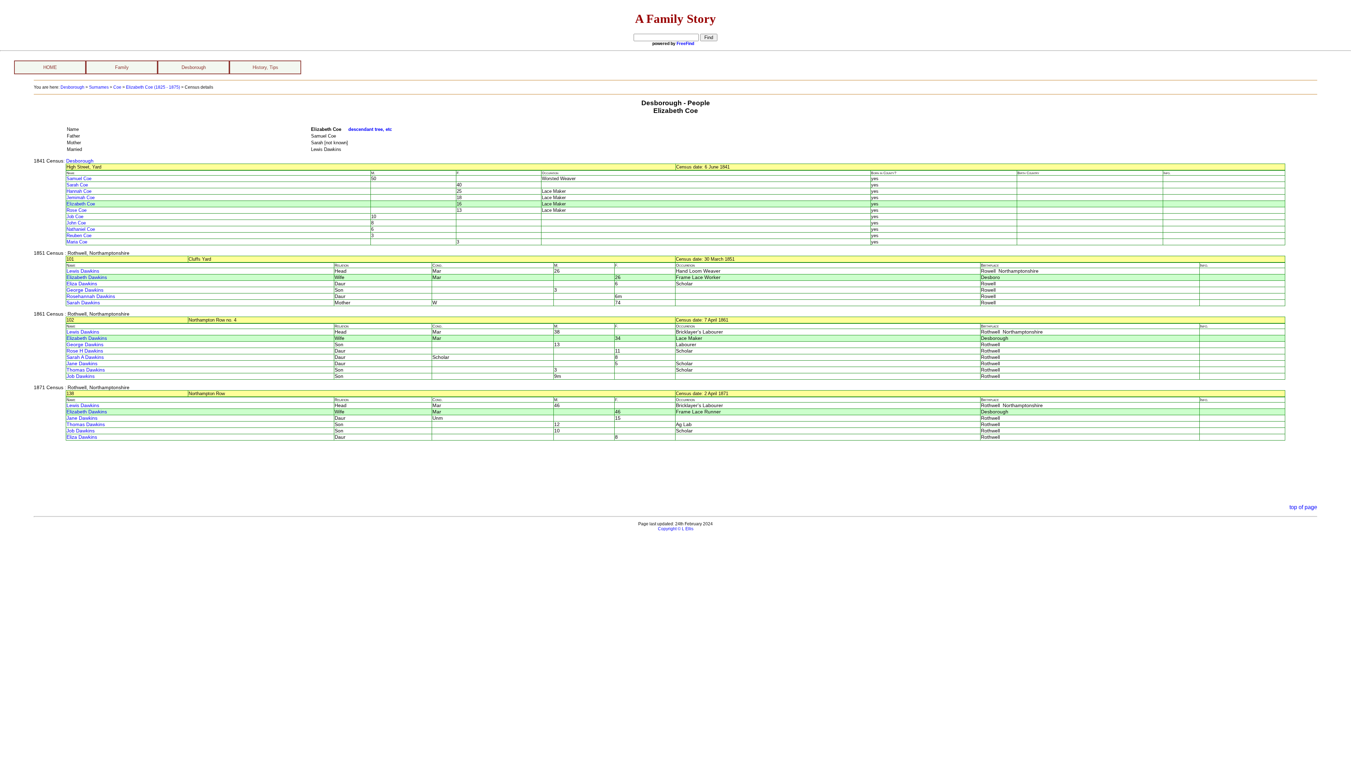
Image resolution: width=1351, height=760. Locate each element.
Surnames (99, 87)
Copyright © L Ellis (675, 528)
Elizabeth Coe (80, 204)
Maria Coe (76, 242)
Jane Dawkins (81, 363)
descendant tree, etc (370, 129)
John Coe (76, 223)
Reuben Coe (78, 235)
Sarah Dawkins (83, 302)
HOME (50, 67)
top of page (1303, 507)
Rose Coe (76, 210)
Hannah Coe (78, 191)
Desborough (194, 67)
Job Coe (74, 216)
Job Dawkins (80, 376)
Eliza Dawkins (81, 283)
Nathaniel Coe (80, 229)
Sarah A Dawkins (85, 357)
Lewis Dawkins (82, 271)
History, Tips (265, 67)
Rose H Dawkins (84, 351)
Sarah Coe (77, 185)
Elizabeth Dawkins (86, 277)
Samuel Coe (78, 178)
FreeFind (685, 43)
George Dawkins (84, 290)
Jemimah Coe (80, 197)
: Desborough (78, 161)
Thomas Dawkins (85, 370)
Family (122, 67)
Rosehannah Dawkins (90, 296)
